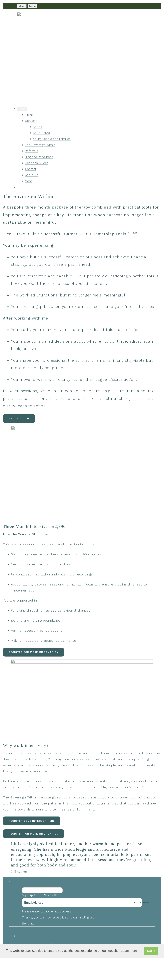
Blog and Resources (39, 157)
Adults (37, 127)
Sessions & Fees (36, 163)
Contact (30, 169)
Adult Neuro (41, 133)
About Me (31, 175)
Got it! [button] (151, 950)
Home (29, 115)
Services (31, 121)
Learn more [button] (129, 950)
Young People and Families (52, 139)
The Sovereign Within (40, 145)
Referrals (31, 151)
